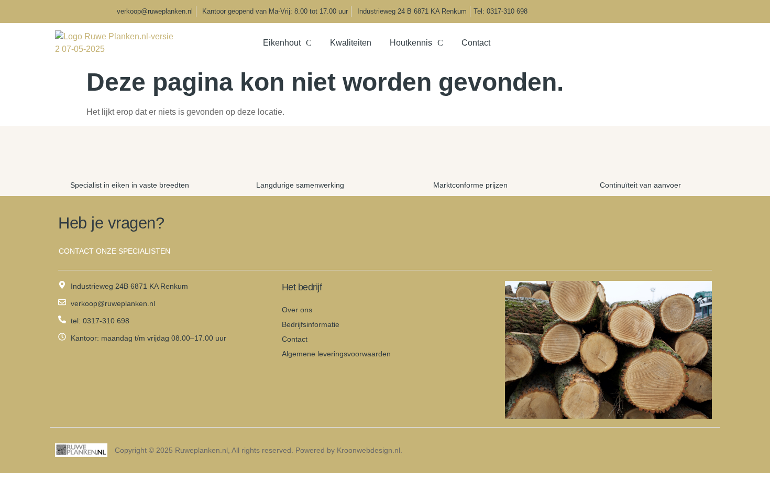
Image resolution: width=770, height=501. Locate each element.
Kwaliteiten (350, 42)
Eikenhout (282, 42)
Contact (475, 42)
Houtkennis (411, 42)
